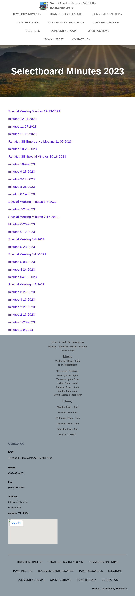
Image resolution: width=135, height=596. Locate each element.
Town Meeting (26, 22)
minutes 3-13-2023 (21, 299)
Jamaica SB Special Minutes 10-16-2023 (37, 156)
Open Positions (98, 30)
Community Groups (64, 30)
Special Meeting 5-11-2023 (27, 254)
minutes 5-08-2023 (21, 262)
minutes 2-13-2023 (21, 314)
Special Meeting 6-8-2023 (26, 239)
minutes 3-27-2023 (21, 292)
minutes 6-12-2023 (21, 231)
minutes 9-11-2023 (21, 179)
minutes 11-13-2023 (22, 134)
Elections (33, 30)
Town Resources (104, 22)
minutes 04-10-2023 (22, 277)
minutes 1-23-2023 (21, 322)
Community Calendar (107, 14)
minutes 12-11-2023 (22, 119)
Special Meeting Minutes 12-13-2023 (34, 111)
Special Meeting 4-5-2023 (26, 284)
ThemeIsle (121, 588)
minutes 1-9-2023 (20, 329)
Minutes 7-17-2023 (44, 217)
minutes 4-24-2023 (21, 269)
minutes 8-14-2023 (21, 194)
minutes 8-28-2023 (21, 186)
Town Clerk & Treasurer (67, 14)
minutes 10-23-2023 (22, 149)
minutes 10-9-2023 (21, 164)
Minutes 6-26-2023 (21, 224)
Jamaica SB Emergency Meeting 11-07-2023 (40, 141)
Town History (54, 39)
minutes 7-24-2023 (21, 209)
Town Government (26, 14)
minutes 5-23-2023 (21, 247)
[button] (40, 14)
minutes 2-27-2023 (21, 307)
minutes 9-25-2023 (21, 171)
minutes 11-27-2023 (22, 126)
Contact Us (80, 39)
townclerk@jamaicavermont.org (30, 458)
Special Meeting (19, 217)
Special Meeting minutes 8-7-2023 (32, 201)
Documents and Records (64, 22)
